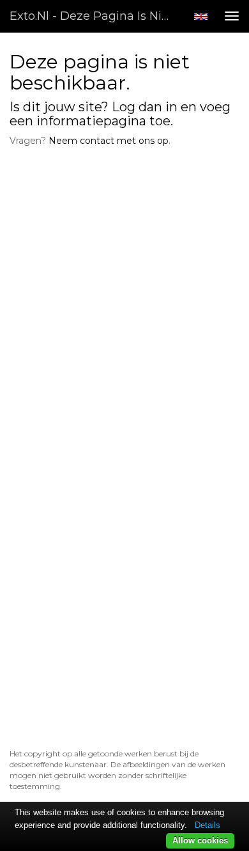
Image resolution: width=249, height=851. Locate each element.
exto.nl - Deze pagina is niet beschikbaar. (95, 16)
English (200, 16)
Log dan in (144, 106)
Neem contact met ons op (109, 140)
